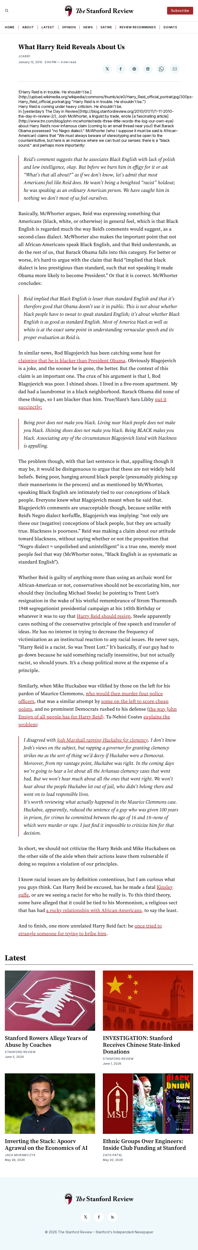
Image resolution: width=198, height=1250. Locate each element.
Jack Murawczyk (20, 1155)
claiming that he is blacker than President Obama (71, 360)
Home (9, 27)
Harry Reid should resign (104, 616)
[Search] (7, 11)
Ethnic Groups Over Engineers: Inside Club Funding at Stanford (144, 1144)
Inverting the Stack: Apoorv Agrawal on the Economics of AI (46, 1144)
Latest (48, 27)
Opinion (69, 27)
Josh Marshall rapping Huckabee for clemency (102, 740)
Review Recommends (138, 27)
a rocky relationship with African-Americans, (94, 910)
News (88, 27)
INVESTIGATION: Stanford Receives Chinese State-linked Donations (141, 1044)
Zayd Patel (113, 1155)
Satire (106, 27)
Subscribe (180, 10)
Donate (170, 27)
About (28, 27)
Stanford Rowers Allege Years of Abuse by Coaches (46, 1041)
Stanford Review (20, 1052)
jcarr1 (24, 56)
